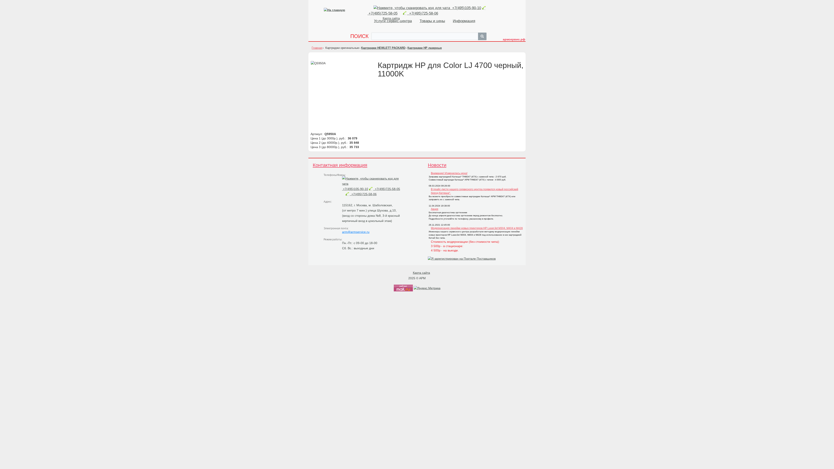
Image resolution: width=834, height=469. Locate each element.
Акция (434, 209)
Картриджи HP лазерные (424, 48)
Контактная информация (340, 165)
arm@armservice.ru (355, 232)
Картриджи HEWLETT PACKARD (383, 48)
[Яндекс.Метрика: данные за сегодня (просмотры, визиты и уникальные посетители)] (427, 288)
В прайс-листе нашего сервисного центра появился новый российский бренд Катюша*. (474, 191)
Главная (317, 48)
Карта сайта (421, 272)
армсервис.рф (514, 39)
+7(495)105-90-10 (466, 8)
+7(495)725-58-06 (422, 13)
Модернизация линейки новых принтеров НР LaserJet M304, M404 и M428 (477, 228)
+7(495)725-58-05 (386, 189)
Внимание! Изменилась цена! (449, 173)
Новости (437, 165)
